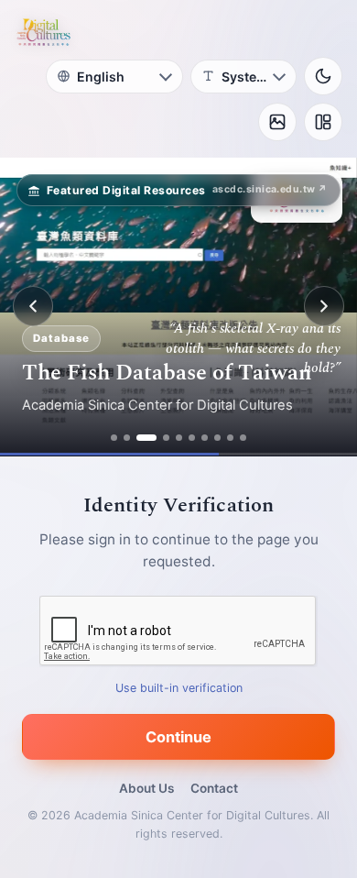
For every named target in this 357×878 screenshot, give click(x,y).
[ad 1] (114, 437)
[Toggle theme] (323, 76)
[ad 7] (204, 437)
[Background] (277, 122)
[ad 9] (230, 437)
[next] (324, 306)
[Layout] (323, 122)
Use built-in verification (179, 687)
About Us (146, 788)
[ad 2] (127, 437)
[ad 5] (179, 437)
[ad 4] (166, 437)
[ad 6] (192, 437)
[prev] (33, 306)
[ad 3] (146, 437)
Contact (214, 788)
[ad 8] (217, 437)
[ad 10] (243, 437)
